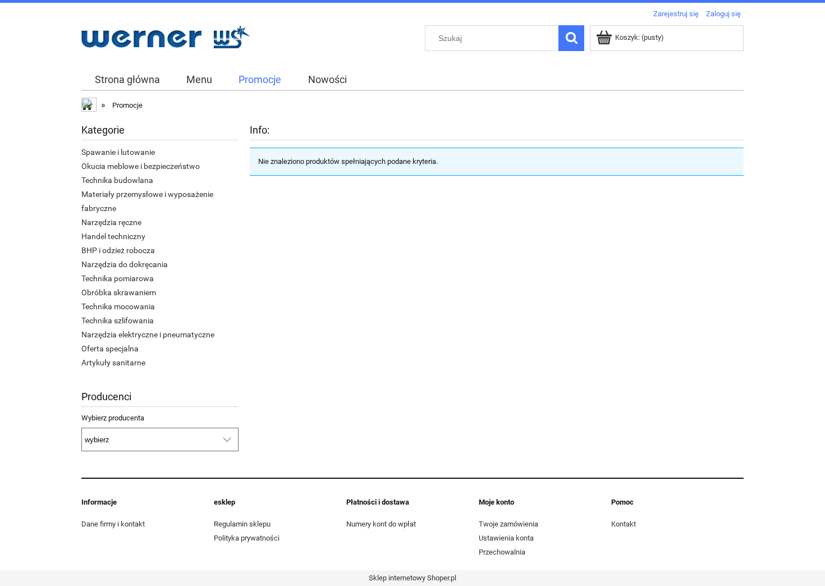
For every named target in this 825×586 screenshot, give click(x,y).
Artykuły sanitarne (113, 362)
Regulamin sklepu (242, 524)
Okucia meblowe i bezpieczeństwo (140, 166)
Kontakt (623, 524)
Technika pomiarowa (117, 278)
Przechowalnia (502, 552)
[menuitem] (127, 80)
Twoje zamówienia (508, 524)
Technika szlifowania (117, 320)
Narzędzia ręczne (111, 222)
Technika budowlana (117, 180)
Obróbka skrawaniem (118, 292)
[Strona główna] (165, 35)
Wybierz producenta (112, 418)
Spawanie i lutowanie (118, 152)
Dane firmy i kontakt (113, 524)
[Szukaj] (571, 38)
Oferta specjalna (110, 348)
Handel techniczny (113, 236)
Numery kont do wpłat (381, 524)
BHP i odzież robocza (118, 250)
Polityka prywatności (246, 538)
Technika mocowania (118, 306)
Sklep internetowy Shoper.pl (412, 578)
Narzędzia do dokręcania (124, 264)
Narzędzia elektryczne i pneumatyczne (147, 334)
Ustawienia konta (506, 538)
